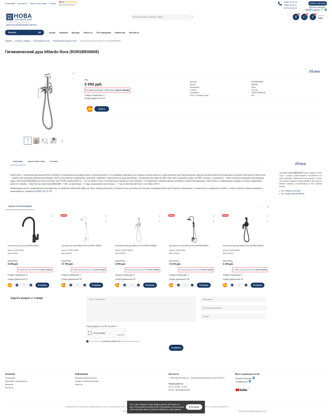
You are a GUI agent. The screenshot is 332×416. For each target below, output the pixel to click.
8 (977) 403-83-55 (290, 8)
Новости (88, 32)
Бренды (76, 32)
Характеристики (36, 161)
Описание (18, 161)
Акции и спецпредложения (86, 381)
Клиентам (120, 32)
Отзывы (52, 3)
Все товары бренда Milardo (292, 194)
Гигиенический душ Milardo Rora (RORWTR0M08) (136, 246)
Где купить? (23, 3)
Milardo (255, 84)
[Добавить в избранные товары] (52, 221)
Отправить (176, 348)
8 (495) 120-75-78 (290, 2)
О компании (10, 3)
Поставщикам (103, 32)
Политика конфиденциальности (252, 411)
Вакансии (9, 384)
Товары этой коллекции (20, 206)
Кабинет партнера (318, 3)
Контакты (134, 32)
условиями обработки (110, 341)
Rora (253, 87)
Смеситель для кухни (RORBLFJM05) (23, 246)
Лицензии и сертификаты (16, 381)
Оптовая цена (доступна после (107, 90)
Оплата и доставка (38, 3)
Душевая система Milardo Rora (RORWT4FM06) (81, 246)
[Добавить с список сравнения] (52, 216)
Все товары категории (290, 191)
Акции (52, 32)
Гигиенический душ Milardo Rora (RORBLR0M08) (243, 246)
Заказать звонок (312, 10)
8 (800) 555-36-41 (290, 5)
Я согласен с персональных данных (115, 341)
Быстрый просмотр (30, 230)
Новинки (63, 32)
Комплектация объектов (86, 378)
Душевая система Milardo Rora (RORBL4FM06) (189, 246)
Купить (102, 109)
